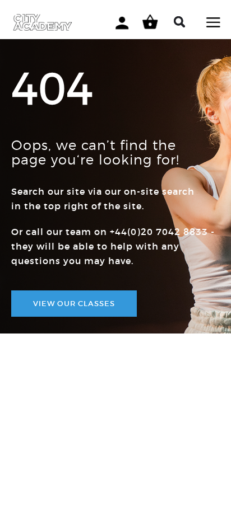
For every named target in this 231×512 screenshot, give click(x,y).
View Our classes (74, 303)
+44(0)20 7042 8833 (159, 231)
